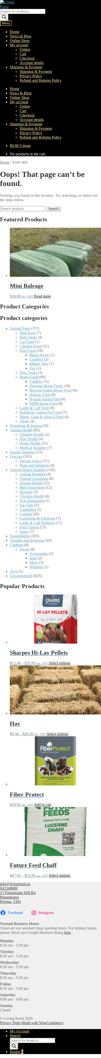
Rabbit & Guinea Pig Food (40, 412)
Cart (23, 54)
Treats (24, 421)
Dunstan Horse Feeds (46, 386)
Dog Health (29, 439)
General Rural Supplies (28, 470)
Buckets (26, 492)
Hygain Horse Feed (44, 399)
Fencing (16, 456)
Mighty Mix (38, 364)
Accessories (38, 554)
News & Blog (20, 36)
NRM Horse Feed (43, 403)
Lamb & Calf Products (37, 523)
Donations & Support (26, 425)
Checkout (27, 58)
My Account (19, 1031)
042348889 (9, 888)
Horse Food (29, 377)
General (26, 514)
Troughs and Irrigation (27, 540)
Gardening (28, 509)
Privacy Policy (31, 76)
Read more (42, 296)
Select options (59, 663)
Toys (13, 571)
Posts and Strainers (34, 465)
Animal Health (21, 430)
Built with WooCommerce (43, 1023)
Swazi (24, 549)
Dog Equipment (32, 501)
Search (53, 209)
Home (14, 32)
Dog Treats (28, 372)
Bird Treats (28, 337)
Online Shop (19, 41)
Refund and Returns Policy (41, 80)
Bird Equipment (32, 487)
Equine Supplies (22, 452)
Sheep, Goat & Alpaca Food (41, 417)
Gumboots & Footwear (37, 518)
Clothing (16, 545)
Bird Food (28, 333)
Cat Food (27, 342)
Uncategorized (21, 576)
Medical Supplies (33, 448)
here (67, 932)
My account (19, 45)
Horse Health (30, 443)
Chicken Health (32, 434)
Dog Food (28, 350)
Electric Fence (31, 461)
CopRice (36, 359)
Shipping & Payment (26, 67)
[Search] (4, 17)
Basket (16, 1052)
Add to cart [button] (42, 805)
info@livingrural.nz (15, 884)
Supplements (20, 536)
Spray (24, 531)
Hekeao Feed (39, 395)
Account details (32, 63)
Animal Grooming (34, 478)
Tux (32, 368)
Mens (33, 562)
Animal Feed (20, 328)
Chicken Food (31, 346)
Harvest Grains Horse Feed (50, 390)
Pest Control (29, 527)
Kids (33, 558)
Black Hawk (39, 355)
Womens (36, 567)
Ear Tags (26, 505)
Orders (25, 49)
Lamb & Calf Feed (34, 408)
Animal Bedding (32, 474)
